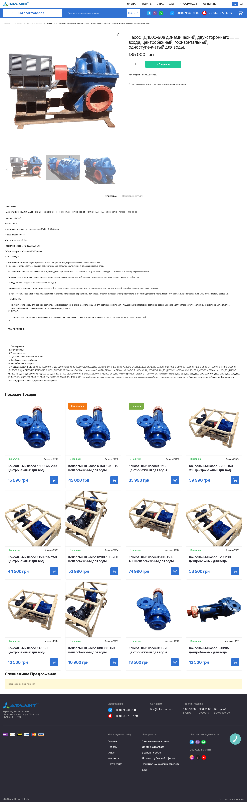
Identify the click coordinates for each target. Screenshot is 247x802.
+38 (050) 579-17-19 (219, 12)
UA (241, 3)
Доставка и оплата (153, 747)
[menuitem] (131, 4)
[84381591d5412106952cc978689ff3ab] (63, 167)
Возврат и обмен (152, 752)
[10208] (54, 480)
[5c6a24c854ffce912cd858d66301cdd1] (100, 167)
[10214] (114, 571)
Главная (6, 23)
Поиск (133, 13)
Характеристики (132, 196)
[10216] (235, 571)
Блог (144, 769)
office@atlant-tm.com (160, 709)
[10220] (235, 662)
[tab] (111, 197)
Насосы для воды (34, 23)
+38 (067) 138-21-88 (187, 12)
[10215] (175, 571)
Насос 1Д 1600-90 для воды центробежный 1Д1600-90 (232, 37)
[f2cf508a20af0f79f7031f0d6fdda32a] (26, 167)
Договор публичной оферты (158, 758)
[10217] (54, 662)
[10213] (54, 571)
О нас (111, 752)
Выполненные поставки (155, 741)
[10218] (114, 662)
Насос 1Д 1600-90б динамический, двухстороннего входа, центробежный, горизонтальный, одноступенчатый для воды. (237, 37)
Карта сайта (115, 763)
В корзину (164, 64)
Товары (18, 23)
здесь (183, 84)
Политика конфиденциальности (161, 764)
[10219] (175, 662)
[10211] (175, 480)
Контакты (113, 758)
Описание (111, 196)
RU (235, 3)
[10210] (114, 480)
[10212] (235, 480)
